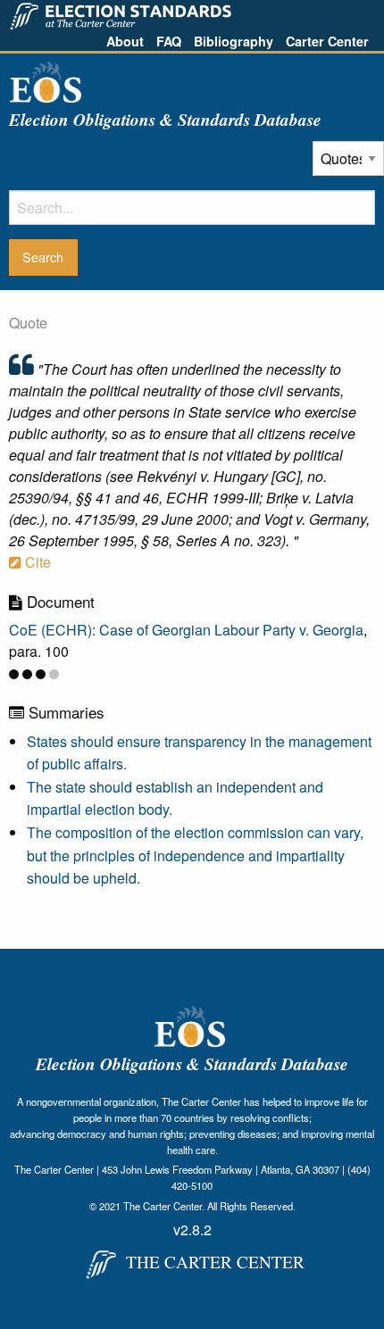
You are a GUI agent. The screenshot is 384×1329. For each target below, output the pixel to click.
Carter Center (327, 41)
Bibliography (233, 41)
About (125, 41)
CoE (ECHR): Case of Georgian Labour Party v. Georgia (186, 629)
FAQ (168, 41)
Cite (36, 562)
